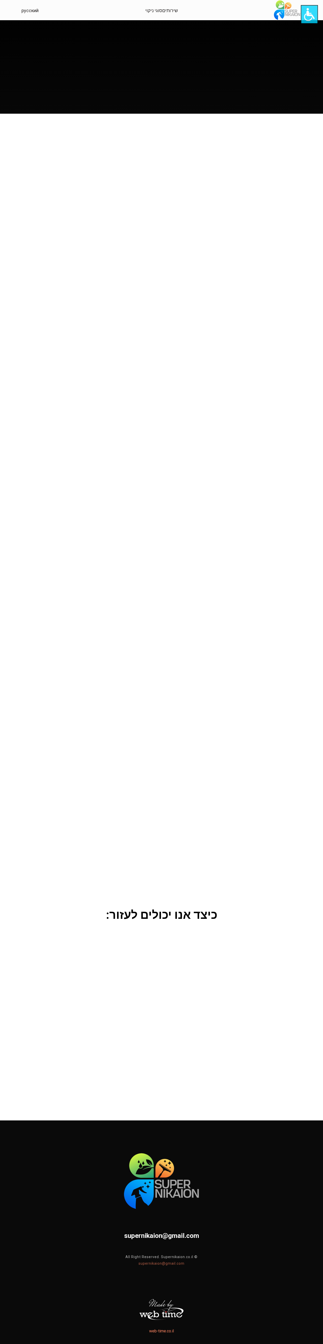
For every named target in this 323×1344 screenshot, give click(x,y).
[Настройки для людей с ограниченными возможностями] (309, 14)
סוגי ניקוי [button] (153, 10)
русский (30, 10)
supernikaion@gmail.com (161, 1263)
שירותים (170, 10)
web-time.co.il (161, 1331)
